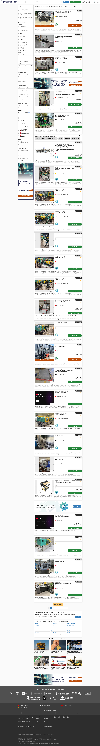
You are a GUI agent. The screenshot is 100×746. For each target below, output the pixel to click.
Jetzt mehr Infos (77, 506)
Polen (23, 132)
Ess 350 (52, 628)
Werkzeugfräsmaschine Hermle (28, 713)
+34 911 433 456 (23, 707)
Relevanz (76, 6)
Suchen (67, 2)
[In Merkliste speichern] (81, 36)
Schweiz (23, 120)
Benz (22, 29)
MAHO (22, 39)
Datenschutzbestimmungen (43, 743)
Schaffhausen (24, 126)
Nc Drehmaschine (71, 623)
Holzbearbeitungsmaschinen (25, 15)
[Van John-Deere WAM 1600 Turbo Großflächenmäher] (44, 120)
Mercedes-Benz (24, 30)
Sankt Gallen (24, 128)
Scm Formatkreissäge (60, 713)
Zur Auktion (75, 25)
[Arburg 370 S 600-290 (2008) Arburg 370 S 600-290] (44, 329)
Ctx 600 (36, 623)
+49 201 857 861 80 (46, 705)
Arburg (60, 138)
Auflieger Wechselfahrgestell (80, 713)
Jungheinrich (23, 42)
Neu (22, 141)
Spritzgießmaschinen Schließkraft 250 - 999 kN (46, 138)
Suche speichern (58, 604)
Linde (22, 33)
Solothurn (23, 125)
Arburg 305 (67, 138)
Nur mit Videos (24, 158)
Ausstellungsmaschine (25, 142)
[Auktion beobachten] (81, 13)
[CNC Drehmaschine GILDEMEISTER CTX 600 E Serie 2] (44, 442)
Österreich (24, 135)
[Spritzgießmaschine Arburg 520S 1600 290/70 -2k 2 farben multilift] (44, 174)
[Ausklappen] (58, 32)
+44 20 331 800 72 (67, 705)
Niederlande (25, 133)
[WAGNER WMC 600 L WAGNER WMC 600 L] (44, 566)
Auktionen (23, 152)
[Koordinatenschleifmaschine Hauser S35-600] (44, 464)
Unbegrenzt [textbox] (22, 118)
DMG (22, 47)
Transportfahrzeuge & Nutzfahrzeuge (24, 11)
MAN (22, 32)
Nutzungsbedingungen (54, 743)
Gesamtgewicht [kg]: (22, 85)
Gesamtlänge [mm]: (22, 72)
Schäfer (22, 45)
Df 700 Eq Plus (38, 628)
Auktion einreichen (75, 85)
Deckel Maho (23, 44)
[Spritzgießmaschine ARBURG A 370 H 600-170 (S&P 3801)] (44, 544)
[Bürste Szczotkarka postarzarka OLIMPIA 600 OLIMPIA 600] (44, 41)
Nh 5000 (68, 630)
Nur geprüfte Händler (25, 160)
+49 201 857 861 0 (24, 705)
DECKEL (22, 36)
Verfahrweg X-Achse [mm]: (23, 90)
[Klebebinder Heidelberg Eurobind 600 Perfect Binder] (44, 589)
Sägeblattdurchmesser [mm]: (24, 103)
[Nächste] (53, 18)
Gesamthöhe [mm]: (22, 81)
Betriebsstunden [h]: (22, 67)
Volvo (22, 48)
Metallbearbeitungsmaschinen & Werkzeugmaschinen (26, 8)
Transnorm (23, 38)
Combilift (22, 41)
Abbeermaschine (70, 713)
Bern (22, 122)
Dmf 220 (37, 632)
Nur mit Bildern (24, 157)
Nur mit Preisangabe (24, 61)
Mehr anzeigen (58, 634)
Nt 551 (68, 632)
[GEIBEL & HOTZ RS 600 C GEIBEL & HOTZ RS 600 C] (44, 64)
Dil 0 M (36, 630)
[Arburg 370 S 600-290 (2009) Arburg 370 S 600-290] (44, 196)
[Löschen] (62, 2)
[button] (98, 2)
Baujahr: (20, 63)
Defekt (21, 145)
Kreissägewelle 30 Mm (50, 713)
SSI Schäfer (23, 50)
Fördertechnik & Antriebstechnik (26, 18)
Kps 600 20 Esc (54, 632)
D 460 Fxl (37, 625)
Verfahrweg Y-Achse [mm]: (23, 94)
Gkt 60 (52, 630)
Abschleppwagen (17, 713)
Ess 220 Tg (53, 625)
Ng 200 (68, 628)
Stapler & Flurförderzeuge (26, 13)
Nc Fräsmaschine (70, 625)
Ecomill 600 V (54, 623)
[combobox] (25, 118)
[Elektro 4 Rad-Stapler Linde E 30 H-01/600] (44, 351)
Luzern (23, 123)
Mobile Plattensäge (40, 713)
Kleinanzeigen (24, 150)
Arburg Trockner (76, 138)
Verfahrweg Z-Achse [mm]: (23, 99)
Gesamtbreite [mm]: (22, 76)
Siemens (22, 35)
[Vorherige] (79, 136)
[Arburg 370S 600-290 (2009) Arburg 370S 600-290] (44, 420)
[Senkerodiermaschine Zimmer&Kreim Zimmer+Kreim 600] (44, 307)
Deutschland (25, 130)
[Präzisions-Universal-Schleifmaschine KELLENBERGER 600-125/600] (44, 18)
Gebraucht (23, 144)
